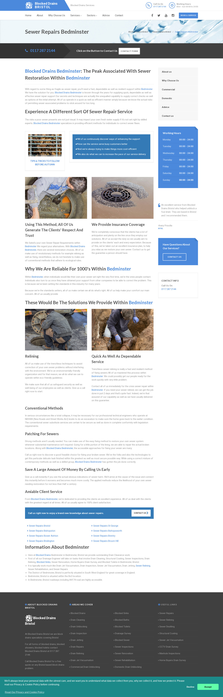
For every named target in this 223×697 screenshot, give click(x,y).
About (40, 15)
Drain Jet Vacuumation (82, 660)
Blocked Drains (43, 555)
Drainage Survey (123, 633)
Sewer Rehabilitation (125, 660)
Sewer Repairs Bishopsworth (107, 530)
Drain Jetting (77, 640)
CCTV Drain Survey (168, 646)
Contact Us (140, 513)
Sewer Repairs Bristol (39, 525)
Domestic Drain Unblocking (128, 667)
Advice (106, 15)
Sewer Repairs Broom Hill (105, 541)
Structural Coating (168, 633)
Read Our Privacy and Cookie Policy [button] (24, 692)
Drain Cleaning (78, 620)
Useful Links (168, 604)
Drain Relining (77, 653)
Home (28, 15)
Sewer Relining (143, 565)
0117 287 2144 (159, 6)
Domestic (167, 98)
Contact (119, 15)
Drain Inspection (79, 633)
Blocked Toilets (122, 626)
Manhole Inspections (169, 653)
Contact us (168, 116)
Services (75, 15)
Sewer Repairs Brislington (41, 541)
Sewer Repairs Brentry (104, 535)
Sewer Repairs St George (105, 525)
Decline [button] (190, 687)
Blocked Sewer (122, 640)
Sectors (91, 15)
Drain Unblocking (79, 626)
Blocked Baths (122, 620)
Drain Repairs (77, 646)
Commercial (168, 89)
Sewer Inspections (124, 646)
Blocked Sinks (44, 562)
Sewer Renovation (124, 653)
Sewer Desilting (167, 626)
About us (167, 71)
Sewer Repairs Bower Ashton (43, 535)
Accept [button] (208, 687)
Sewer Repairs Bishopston (42, 530)
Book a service (188, 15)
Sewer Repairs (166, 613)
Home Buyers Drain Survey (172, 660)
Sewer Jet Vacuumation (171, 640)
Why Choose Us (56, 15)
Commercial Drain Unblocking (85, 667)
